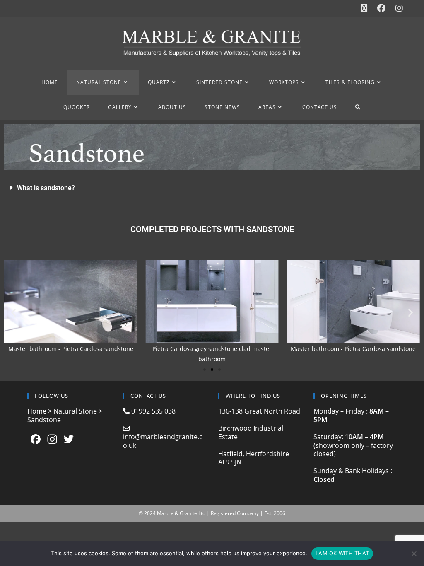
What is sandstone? (46, 188)
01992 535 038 (153, 411)
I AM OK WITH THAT (342, 553)
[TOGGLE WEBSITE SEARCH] (358, 107)
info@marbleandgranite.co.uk (162, 441)
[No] (414, 553)
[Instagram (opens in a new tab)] (396, 8)
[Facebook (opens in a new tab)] (381, 8)
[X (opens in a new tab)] (364, 8)
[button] (212, 188)
